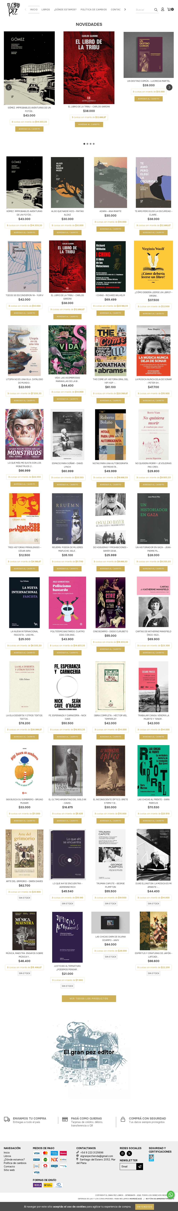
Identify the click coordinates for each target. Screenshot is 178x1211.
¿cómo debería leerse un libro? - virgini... (153, 294)
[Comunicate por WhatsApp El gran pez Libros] (171, 1195)
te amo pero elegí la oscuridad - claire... (153, 213)
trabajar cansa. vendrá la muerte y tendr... (153, 717)
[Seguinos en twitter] (129, 1153)
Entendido (144, 1206)
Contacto (117, 9)
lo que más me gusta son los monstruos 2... (24, 464)
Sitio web (9, 1170)
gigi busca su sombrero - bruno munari (24, 801)
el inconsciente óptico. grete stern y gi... (110, 801)
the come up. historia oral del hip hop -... (110, 381)
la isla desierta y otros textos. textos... (24, 717)
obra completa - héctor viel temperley (110, 717)
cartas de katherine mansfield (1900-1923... (153, 633)
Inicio (34, 9)
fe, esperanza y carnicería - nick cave (67, 717)
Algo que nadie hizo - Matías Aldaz (67, 213)
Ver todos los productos (89, 998)
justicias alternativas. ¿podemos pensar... (67, 968)
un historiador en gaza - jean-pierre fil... (153, 549)
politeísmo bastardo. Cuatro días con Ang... (67, 633)
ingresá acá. (136, 1199)
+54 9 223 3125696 (91, 1152)
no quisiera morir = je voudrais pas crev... (153, 465)
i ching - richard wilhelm (110, 295)
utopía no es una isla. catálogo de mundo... (24, 381)
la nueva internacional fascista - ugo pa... (24, 633)
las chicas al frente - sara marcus (153, 801)
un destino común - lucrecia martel (148, 81)
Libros (46, 9)
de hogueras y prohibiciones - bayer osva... (110, 549)
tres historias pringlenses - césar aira (24, 549)
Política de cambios (94, 9)
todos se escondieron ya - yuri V (24, 295)
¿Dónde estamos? (65, 9)
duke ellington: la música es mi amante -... (154, 885)
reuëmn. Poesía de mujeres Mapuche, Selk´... (67, 549)
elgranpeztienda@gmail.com (96, 1156)
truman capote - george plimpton (110, 885)
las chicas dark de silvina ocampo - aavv (110, 938)
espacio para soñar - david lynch (67, 465)
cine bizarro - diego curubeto (110, 631)
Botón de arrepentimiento (160, 1199)
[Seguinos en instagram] (122, 1153)
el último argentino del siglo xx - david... (67, 801)
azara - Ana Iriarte (110, 211)
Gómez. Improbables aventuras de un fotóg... (29, 109)
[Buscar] (156, 10)
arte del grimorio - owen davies (24, 881)
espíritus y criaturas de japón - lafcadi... (153, 955)
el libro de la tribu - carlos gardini (89, 106)
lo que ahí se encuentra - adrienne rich (67, 885)
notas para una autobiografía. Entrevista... (110, 465)
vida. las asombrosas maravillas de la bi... (67, 379)
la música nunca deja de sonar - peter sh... (153, 381)
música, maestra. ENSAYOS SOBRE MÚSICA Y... (24, 955)
